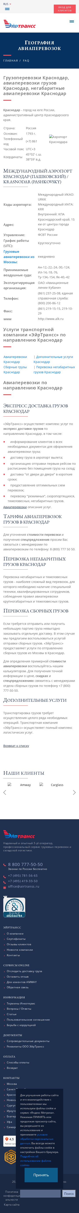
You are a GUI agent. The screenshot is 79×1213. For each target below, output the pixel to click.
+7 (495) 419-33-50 (23, 881)
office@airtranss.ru (23, 886)
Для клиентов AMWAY (22, 982)
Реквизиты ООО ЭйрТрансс (25, 1046)
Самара (12, 1127)
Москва (12, 1084)
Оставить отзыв (18, 976)
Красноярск (15, 1095)
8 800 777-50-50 (25, 864)
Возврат (12, 1068)
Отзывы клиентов (19, 944)
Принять (41, 1174)
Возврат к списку (16, 746)
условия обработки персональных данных (36, 1139)
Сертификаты (16, 939)
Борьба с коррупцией (21, 1025)
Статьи (11, 1014)
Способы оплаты (18, 1062)
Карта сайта (12, 1204)
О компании (15, 933)
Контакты (13, 955)
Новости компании (20, 950)
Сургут (11, 1105)
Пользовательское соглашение (28, 1019)
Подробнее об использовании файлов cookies (35, 1160)
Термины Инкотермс (21, 1003)
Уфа (9, 1122)
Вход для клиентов (65, 9)
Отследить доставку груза (24, 971)
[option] (24, 793)
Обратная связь (18, 987)
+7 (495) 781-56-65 (23, 875)
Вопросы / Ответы (19, 1009)
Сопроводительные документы (28, 1041)
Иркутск (12, 1111)
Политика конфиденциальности (12, 1195)
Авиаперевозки (15, 507)
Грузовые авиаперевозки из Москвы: (19, 256)
